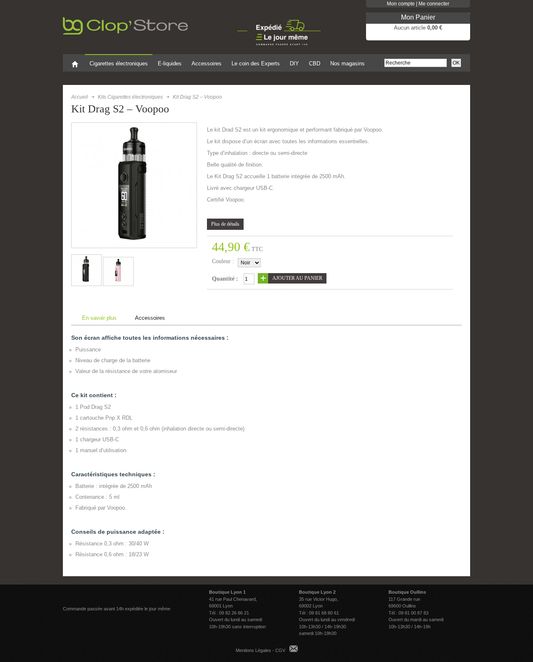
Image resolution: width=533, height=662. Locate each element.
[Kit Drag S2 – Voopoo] (86, 282)
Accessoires (150, 318)
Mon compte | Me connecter (418, 4)
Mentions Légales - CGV (260, 650)
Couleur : (223, 261)
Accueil (79, 97)
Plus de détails (225, 224)
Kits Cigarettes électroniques (130, 97)
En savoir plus (99, 318)
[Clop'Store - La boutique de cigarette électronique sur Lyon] (131, 23)
